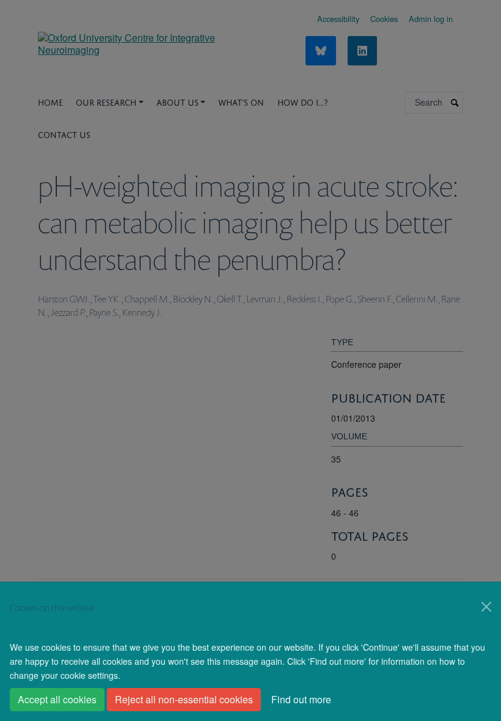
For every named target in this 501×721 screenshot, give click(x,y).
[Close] (486, 607)
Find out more (301, 699)
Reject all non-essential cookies (184, 699)
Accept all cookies (57, 699)
